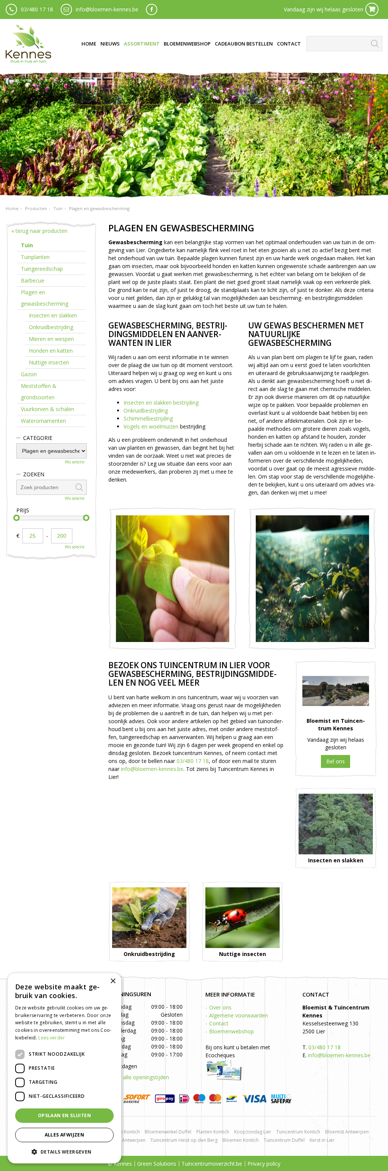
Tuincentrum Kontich (298, 1132)
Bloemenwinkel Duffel (168, 1132)
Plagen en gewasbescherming (44, 298)
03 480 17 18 (335, 761)
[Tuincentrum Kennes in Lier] (28, 43)
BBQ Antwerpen (128, 1140)
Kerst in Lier (322, 1140)
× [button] (113, 981)
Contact (218, 1023)
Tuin (27, 245)
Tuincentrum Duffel (284, 1140)
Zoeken (33, 474)
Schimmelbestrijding (148, 418)
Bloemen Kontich (240, 1140)
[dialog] (64, 1068)
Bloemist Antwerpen (347, 1132)
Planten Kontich (212, 1132)
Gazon (29, 374)
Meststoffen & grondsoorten (38, 391)
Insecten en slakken (53, 315)
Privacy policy (263, 1163)
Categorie (37, 437)
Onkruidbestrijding (146, 410)
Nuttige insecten (49, 362)
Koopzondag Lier (252, 1132)
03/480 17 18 (37, 9)
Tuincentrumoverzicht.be (211, 1163)
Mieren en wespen (51, 338)
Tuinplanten (35, 257)
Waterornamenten (43, 420)
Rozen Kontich (125, 1132)
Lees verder (51, 1037)
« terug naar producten (39, 230)
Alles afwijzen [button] (64, 1135)
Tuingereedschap (42, 268)
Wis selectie (74, 462)
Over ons (220, 1007)
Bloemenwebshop (231, 1031)
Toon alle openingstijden (138, 1077)
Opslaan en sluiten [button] (64, 1115)
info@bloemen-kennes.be (107, 9)
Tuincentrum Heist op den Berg (183, 1140)
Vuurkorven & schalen (47, 409)
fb (151, 9)
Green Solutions (156, 1163)
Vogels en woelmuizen (151, 426)
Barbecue (32, 280)
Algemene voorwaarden (238, 1015)
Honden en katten (51, 350)
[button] (64, 1151)
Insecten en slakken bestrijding (161, 402)
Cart (372, 9)
